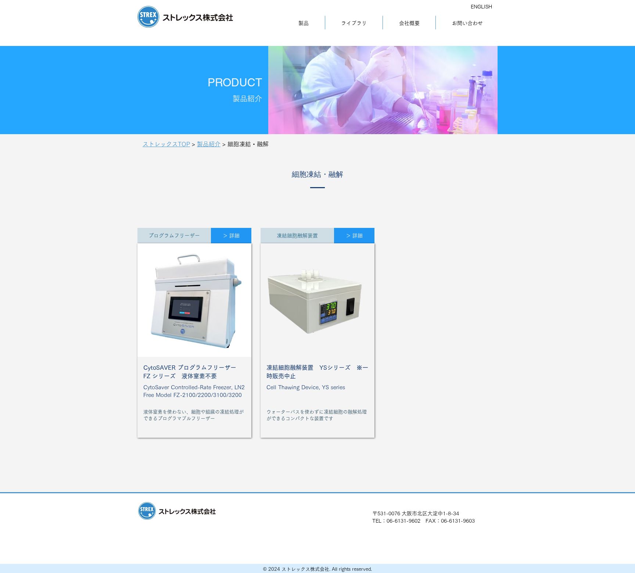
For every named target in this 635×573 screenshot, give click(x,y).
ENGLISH (481, 6)
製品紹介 (208, 144)
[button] (174, 235)
